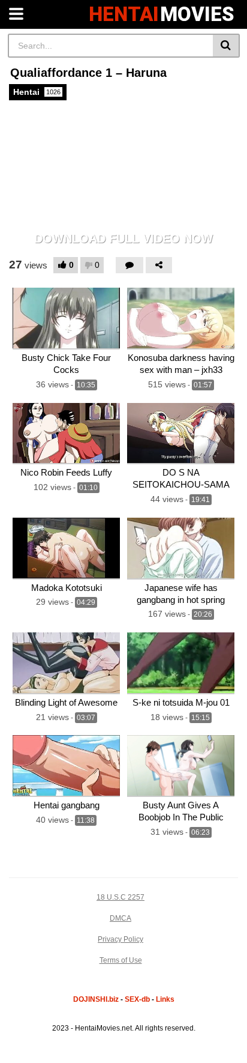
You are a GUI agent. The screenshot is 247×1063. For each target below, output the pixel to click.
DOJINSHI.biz (96, 999)
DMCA (120, 918)
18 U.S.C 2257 (120, 897)
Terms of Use (121, 960)
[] (226, 46)
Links (165, 999)
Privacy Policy (120, 939)
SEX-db (137, 999)
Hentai (37, 92)
